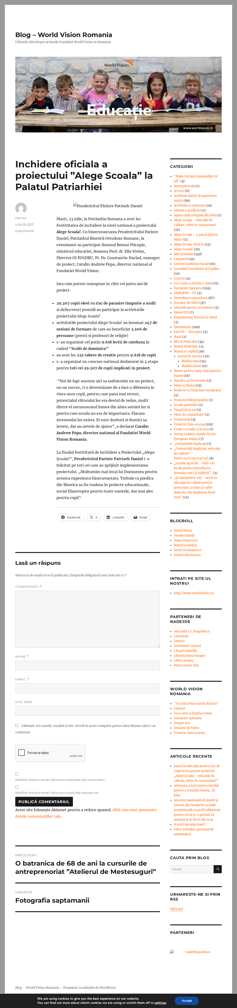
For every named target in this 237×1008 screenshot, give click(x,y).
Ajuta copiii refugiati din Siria (195, 215)
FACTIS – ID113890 (188, 332)
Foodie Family (184, 535)
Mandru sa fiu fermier (190, 381)
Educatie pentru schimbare (193, 308)
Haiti (177, 337)
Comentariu (28, 587)
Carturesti (181, 636)
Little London (184, 661)
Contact (179, 708)
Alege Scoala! (183, 249)
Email (22, 679)
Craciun (179, 278)
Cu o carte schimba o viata (193, 283)
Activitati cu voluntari (189, 205)
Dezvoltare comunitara (190, 298)
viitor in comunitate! (189, 415)
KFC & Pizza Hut (185, 342)
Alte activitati (183, 254)
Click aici (176, 909)
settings (160, 1003)
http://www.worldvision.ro (194, 593)
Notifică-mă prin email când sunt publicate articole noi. (57, 792)
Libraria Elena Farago (189, 656)
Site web (23, 702)
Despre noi (182, 723)
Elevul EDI (181, 312)
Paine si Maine (184, 385)
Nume (22, 657)
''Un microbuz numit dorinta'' (196, 704)
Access (179, 191)
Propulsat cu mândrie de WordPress (89, 988)
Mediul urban (191, 366)
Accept (187, 1001)
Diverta (179, 641)
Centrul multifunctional (191, 264)
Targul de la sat (185, 410)
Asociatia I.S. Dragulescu (192, 631)
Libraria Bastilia (185, 651)
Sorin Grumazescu (187, 550)
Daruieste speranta (188, 718)
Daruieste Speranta (188, 288)
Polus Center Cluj (186, 665)
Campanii (181, 259)
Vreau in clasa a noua (189, 424)
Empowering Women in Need (195, 317)
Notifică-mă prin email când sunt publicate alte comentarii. (60, 780)
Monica (20, 218)
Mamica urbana (185, 545)
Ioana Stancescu (186, 540)
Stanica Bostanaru (187, 555)
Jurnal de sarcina (190, 356)
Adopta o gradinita (187, 210)
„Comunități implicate (190, 444)
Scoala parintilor (186, 405)
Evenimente (24, 231)
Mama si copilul (185, 351)
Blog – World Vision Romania (63, 35)
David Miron (183, 531)
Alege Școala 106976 (189, 244)
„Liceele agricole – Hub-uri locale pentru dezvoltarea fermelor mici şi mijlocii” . (194, 468)
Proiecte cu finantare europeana (197, 390)
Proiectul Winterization (191, 400)
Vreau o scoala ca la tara (191, 429)
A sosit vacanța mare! (189, 824)
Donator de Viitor (186, 728)
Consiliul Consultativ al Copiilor (197, 269)
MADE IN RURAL (186, 347)
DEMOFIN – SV (185, 293)
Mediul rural (190, 361)
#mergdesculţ (184, 186)
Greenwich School (187, 646)
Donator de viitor (186, 303)
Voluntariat (182, 419)
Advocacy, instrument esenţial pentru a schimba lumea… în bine (196, 790)
